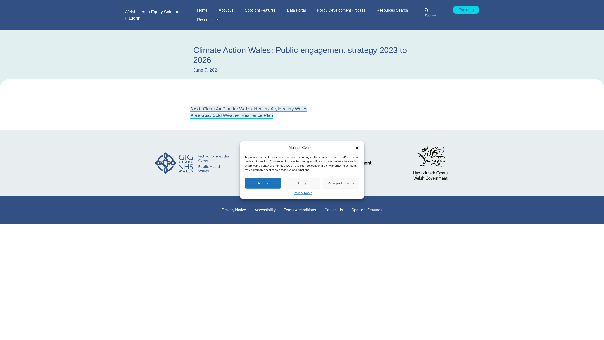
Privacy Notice (303, 193)
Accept (263, 183)
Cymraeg (466, 10)
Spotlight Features (367, 210)
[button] (357, 147)
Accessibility (265, 210)
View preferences (340, 183)
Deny (302, 183)
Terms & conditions (300, 210)
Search (431, 16)
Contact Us (333, 210)
